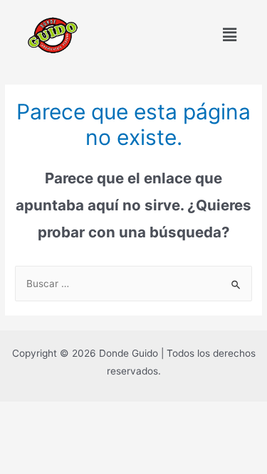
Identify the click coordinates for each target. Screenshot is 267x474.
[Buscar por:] (133, 283)
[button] (230, 35)
